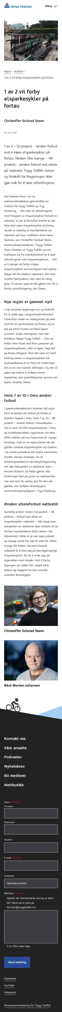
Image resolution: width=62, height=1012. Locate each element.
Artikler (19, 71)
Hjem (7, 71)
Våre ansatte (15, 748)
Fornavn (8, 806)
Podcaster (13, 757)
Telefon (8, 839)
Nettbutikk (14, 785)
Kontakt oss (14, 738)
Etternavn (9, 822)
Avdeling (9, 875)
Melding (13, 893)
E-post (12, 857)
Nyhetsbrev (14, 766)
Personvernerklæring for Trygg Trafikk (27, 1005)
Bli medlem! (15, 776)
